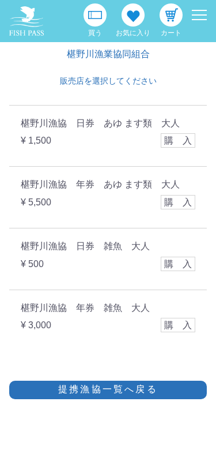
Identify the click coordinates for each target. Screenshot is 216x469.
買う (95, 33)
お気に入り (133, 33)
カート (171, 33)
